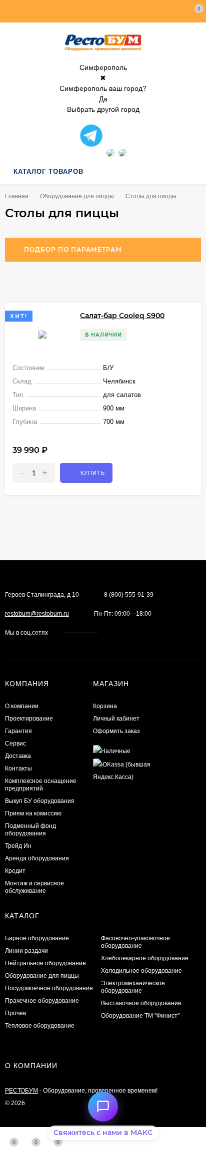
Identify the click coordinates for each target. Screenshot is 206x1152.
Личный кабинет (116, 718)
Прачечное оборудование (42, 1000)
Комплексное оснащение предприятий (40, 784)
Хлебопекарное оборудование (144, 958)
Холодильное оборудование (141, 970)
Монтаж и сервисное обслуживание (34, 887)
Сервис (15, 743)
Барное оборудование (37, 938)
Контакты (18, 768)
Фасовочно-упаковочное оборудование (135, 942)
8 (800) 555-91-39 (129, 594)
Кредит (15, 870)
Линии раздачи (26, 950)
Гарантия (18, 731)
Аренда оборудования (37, 858)
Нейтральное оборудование (45, 963)
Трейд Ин (18, 845)
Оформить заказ (116, 731)
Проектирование (29, 718)
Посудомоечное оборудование (49, 988)
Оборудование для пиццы (77, 196)
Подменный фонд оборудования (30, 829)
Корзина (105, 706)
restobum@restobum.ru (37, 613)
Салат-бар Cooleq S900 (122, 315)
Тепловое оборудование (39, 1025)
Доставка (18, 756)
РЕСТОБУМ (21, 1090)
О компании (21, 706)
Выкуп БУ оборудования (39, 800)
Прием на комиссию (33, 813)
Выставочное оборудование (141, 1003)
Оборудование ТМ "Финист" (140, 1015)
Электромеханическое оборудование (133, 987)
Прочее (15, 1013)
